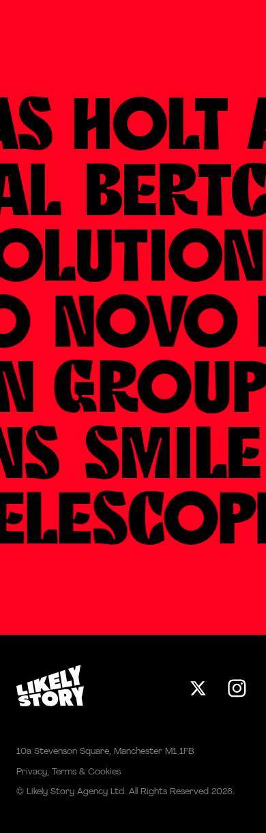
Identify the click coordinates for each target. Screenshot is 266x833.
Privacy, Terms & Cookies (68, 772)
